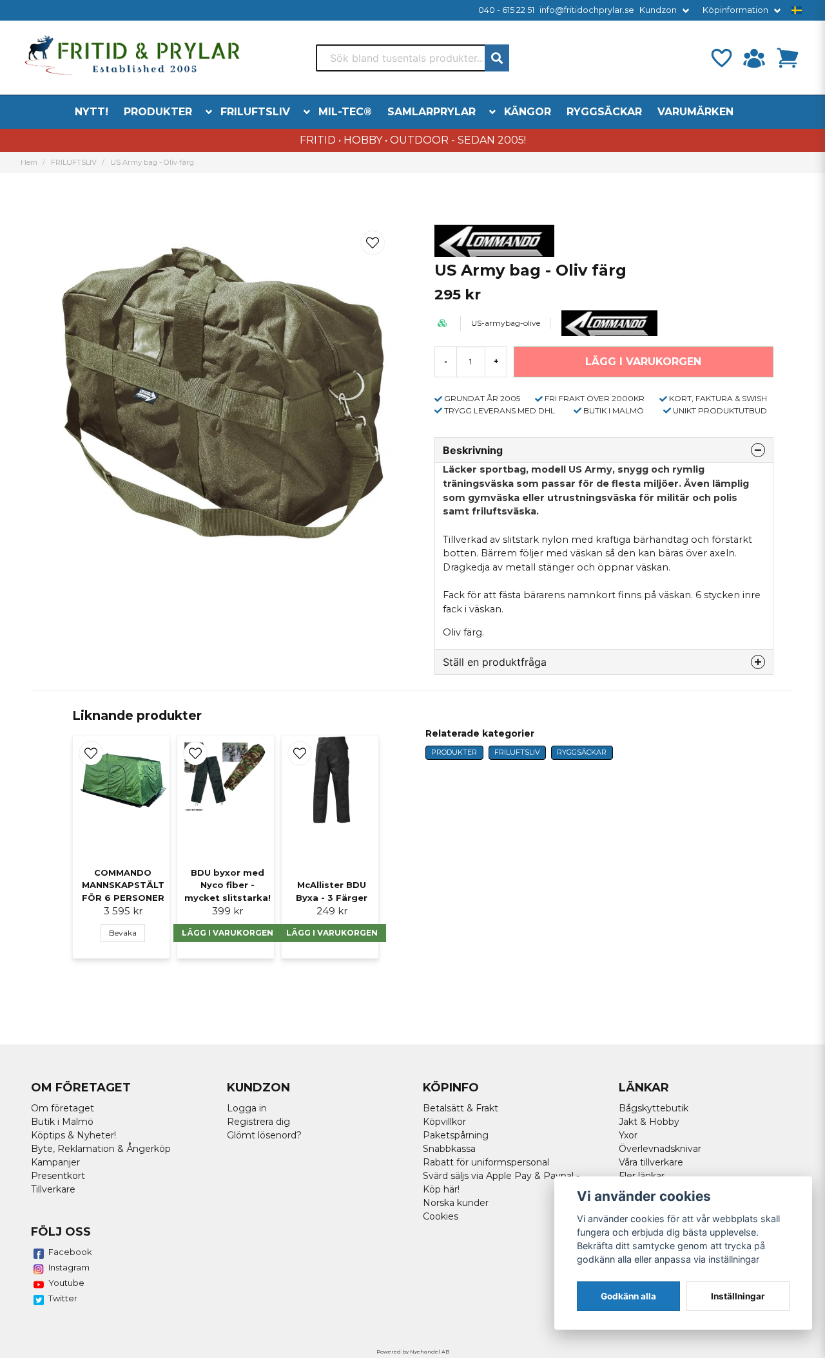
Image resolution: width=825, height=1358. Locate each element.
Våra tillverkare (651, 1162)
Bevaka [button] (123, 933)
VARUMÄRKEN (695, 112)
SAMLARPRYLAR (431, 112)
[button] (796, 10)
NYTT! (91, 112)
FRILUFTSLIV (255, 112)
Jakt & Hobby (649, 1121)
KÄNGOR (527, 112)
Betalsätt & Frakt (460, 1108)
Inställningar (738, 1296)
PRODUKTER (158, 112)
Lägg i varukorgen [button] (227, 933)
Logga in (247, 1108)
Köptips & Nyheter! (73, 1135)
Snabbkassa (449, 1149)
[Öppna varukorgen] (787, 58)
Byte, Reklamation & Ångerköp (101, 1149)
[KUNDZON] (754, 58)
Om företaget (62, 1108)
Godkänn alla (628, 1296)
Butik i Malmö (62, 1121)
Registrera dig (258, 1121)
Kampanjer (55, 1162)
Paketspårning (456, 1135)
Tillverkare (53, 1189)
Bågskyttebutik (653, 1108)
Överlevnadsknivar (660, 1149)
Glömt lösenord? (264, 1135)
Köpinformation (735, 10)
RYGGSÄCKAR (604, 112)
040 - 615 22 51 (506, 10)
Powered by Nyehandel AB (412, 1351)
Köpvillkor (444, 1121)
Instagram (69, 1267)
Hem (29, 162)
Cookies (440, 1216)
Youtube (66, 1283)
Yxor (628, 1135)
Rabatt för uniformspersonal (486, 1162)
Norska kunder (456, 1203)
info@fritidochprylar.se (586, 10)
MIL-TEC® (345, 112)
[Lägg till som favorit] (720, 58)
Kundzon (658, 10)
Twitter (62, 1298)
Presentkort (58, 1176)
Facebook (70, 1252)
